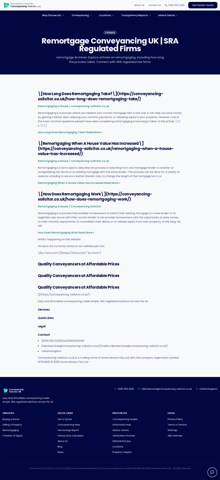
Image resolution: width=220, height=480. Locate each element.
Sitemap (172, 430)
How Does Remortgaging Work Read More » (66, 232)
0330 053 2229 (176, 5)
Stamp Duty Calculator (71, 435)
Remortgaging (11, 430)
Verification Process (124, 435)
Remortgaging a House (53, 106)
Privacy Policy (175, 419)
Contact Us (154, 5)
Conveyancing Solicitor (86, 206)
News (60, 452)
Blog (60, 446)
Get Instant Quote (203, 5)
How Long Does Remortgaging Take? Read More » (70, 132)
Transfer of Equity (13, 435)
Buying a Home (11, 419)
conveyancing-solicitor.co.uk (90, 106)
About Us (139, 5)
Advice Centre (121, 430)
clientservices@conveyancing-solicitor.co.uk (167, 389)
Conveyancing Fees (69, 424)
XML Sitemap (175, 435)
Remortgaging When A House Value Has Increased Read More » (79, 183)
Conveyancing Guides (125, 419)
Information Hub (122, 424)
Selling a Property (12, 424)
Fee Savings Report (68, 430)
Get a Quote (65, 419)
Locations (118, 446)
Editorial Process (122, 441)
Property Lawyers (122, 452)
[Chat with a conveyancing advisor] (212, 472)
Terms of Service (177, 424)
